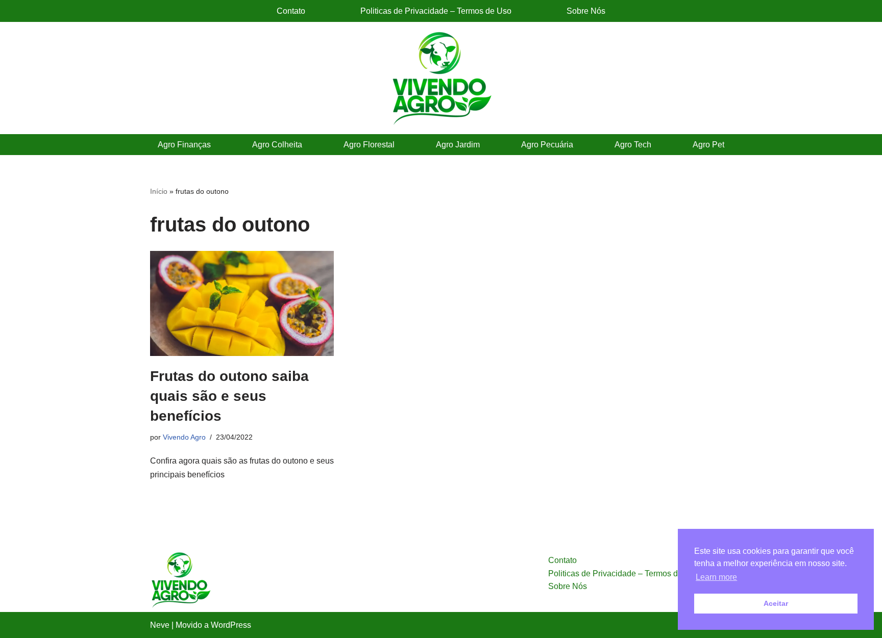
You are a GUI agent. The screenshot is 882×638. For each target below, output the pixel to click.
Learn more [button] (716, 577)
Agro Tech (633, 144)
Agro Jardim (458, 144)
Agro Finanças (184, 144)
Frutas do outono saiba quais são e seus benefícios (229, 396)
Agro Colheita (277, 144)
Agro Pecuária (547, 144)
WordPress (231, 625)
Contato (291, 11)
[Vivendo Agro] (441, 78)
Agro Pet (708, 144)
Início (158, 191)
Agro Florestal (369, 144)
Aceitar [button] (776, 603)
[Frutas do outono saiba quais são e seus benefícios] (242, 303)
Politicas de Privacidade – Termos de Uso (435, 11)
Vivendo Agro (184, 437)
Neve (159, 625)
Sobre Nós (586, 11)
